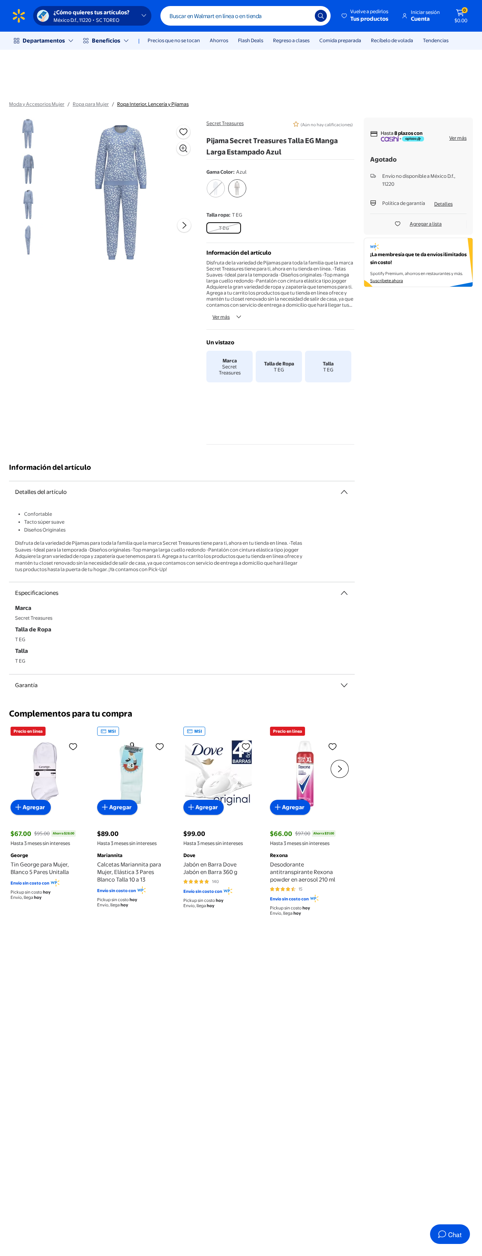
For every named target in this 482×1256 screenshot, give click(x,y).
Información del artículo (50, 467)
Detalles (443, 204)
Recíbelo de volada (392, 40)
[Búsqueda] (321, 16)
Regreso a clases (291, 40)
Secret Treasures (225, 123)
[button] (365, 16)
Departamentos (44, 40)
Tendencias (435, 40)
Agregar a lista (426, 224)
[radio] (215, 193)
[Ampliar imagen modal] (183, 148)
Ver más (221, 317)
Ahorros (219, 40)
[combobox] (245, 16)
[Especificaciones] (344, 593)
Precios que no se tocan (174, 40)
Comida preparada (340, 40)
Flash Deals (250, 40)
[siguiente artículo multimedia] (184, 225)
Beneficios (106, 40)
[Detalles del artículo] (344, 492)
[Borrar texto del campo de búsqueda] (303, 16)
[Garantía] (344, 685)
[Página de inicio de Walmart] (19, 16)
